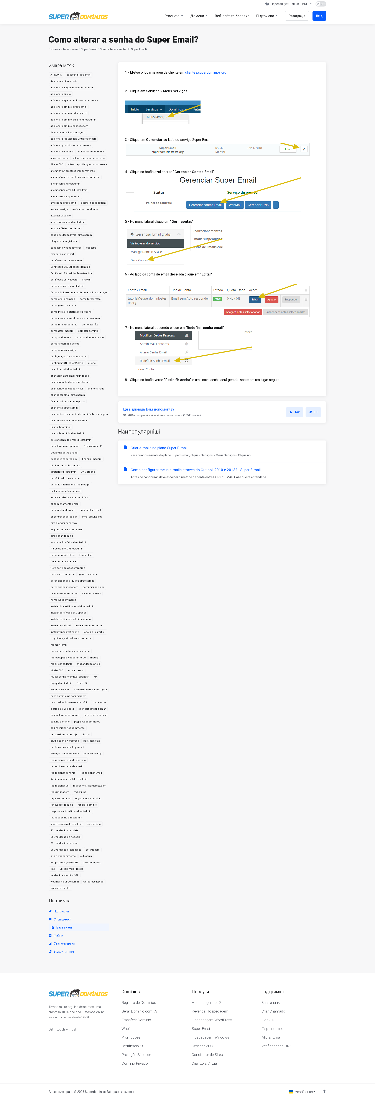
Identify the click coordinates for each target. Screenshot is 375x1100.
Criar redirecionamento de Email (69, 420)
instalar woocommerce (89, 625)
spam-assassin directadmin (66, 824)
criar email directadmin (64, 407)
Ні (315, 412)
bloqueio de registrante (64, 241)
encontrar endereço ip (64, 516)
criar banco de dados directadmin (70, 382)
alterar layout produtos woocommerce (73, 171)
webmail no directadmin (65, 881)
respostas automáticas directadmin (71, 811)
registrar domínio (61, 798)
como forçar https (90, 299)
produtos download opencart (67, 747)
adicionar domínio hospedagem (69, 126)
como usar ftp (90, 324)
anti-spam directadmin (64, 202)
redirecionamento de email (66, 766)
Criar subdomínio (61, 427)
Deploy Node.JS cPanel (64, 452)
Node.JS (82, 683)
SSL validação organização (66, 849)
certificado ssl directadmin (66, 260)
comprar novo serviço (63, 350)
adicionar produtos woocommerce (71, 145)
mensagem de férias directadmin (70, 651)
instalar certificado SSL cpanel (68, 612)
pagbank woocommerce (65, 715)
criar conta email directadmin (68, 395)
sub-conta (86, 856)
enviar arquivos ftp (91, 516)
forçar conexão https (62, 555)
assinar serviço (59, 209)
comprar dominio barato (90, 337)
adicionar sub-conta (62, 151)
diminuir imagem (91, 459)
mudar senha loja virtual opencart (70, 676)
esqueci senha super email (66, 529)
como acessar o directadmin (67, 286)
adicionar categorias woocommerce (72, 87)
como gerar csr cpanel (64, 305)
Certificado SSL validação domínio (70, 267)
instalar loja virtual (61, 625)
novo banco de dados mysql (90, 689)
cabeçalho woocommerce (66, 247)
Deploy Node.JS (93, 446)
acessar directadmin (78, 74)
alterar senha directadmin (65, 183)
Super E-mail (89, 49)
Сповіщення (62, 919)
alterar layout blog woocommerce (87, 164)
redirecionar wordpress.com (89, 785)
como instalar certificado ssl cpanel (71, 311)
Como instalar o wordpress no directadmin (75, 318)
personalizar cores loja (64, 734)
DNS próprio (88, 471)
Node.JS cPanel (60, 689)
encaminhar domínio (63, 510)
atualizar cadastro (61, 215)
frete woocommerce (63, 574)
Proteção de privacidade (65, 753)
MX (95, 676)
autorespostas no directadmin (68, 222)
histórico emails (91, 593)
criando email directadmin (66, 369)
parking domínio (60, 721)
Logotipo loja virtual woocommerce (71, 638)
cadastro (91, 247)
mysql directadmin (61, 683)
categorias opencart (62, 254)
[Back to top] (324, 1090)
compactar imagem (62, 331)
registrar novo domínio (88, 798)
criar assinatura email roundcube (70, 375)
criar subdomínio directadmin (68, 433)
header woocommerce (64, 593)
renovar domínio (87, 804)
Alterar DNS (57, 164)
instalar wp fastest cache (65, 632)
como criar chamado (63, 299)
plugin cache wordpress (65, 740)
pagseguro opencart (95, 715)
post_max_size (91, 740)
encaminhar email (90, 510)
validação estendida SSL (65, 875)
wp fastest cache (60, 888)
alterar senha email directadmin (69, 190)
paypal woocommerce (87, 721)
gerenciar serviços (93, 587)
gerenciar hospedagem (64, 587)
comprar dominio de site (65, 343)
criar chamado (95, 388)
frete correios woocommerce (68, 568)
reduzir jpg (80, 792)
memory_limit (58, 644)
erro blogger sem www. (64, 523)
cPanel (92, 363)
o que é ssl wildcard (62, 708)
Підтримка (61, 911)
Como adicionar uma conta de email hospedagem (80, 292)
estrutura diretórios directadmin (69, 542)
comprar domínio (88, 331)
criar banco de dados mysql (67, 388)
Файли (58, 935)
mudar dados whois (88, 664)
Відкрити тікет (63, 951)
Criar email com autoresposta (68, 401)
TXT (53, 868)
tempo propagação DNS (64, 862)
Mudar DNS (57, 670)
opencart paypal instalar (92, 708)
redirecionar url (60, 785)
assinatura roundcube (85, 209)
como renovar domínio (64, 324)
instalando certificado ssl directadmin (72, 606)
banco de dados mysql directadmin (71, 235)
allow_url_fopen (60, 158)
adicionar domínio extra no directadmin (73, 119)
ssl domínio (94, 824)
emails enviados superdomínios (69, 497)
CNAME (86, 279)
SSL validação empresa (64, 843)
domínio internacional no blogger (70, 484)
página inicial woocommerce (68, 728)
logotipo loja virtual (94, 632)
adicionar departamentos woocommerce (74, 100)
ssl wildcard (93, 849)
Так (297, 412)
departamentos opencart (65, 446)
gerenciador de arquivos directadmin (72, 580)
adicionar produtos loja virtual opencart (73, 138)
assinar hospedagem (93, 202)
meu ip (94, 657)
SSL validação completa (64, 830)
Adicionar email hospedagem (68, 132)
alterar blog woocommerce (89, 158)
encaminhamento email (65, 504)
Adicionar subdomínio (91, 151)
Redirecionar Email (91, 773)
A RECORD (56, 74)
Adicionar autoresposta (64, 81)
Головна (54, 49)
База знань (70, 49)
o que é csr (99, 702)
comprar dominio (61, 337)
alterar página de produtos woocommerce (75, 177)
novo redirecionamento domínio (69, 702)
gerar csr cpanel (88, 574)
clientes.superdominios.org (205, 72)
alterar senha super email (65, 196)
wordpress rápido (93, 881)
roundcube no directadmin (66, 817)
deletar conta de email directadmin (71, 440)
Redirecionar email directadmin (69, 779)
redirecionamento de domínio (68, 760)
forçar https (85, 555)
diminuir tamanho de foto (65, 465)
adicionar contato (61, 94)
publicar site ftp (93, 753)
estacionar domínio (62, 535)
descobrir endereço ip (64, 459)
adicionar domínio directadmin (69, 107)
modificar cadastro (61, 664)
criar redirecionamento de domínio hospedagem (79, 414)
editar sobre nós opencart (66, 491)
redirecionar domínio (63, 773)
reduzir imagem (60, 792)
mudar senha (76, 670)
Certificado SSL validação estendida (71, 273)
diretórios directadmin (63, 471)
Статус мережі (64, 943)
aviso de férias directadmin (66, 228)
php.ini (86, 734)
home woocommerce (63, 600)
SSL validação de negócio (66, 837)
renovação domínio (62, 804)
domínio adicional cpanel (65, 478)
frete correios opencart (64, 561)
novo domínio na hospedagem (68, 696)
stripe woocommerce (63, 856)
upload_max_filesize (71, 868)
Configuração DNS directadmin (69, 356)
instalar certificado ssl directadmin (71, 619)
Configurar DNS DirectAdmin (67, 363)
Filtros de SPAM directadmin (67, 548)
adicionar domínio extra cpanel (69, 113)
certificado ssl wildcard (64, 279)
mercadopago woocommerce (68, 657)
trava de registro (92, 862)
